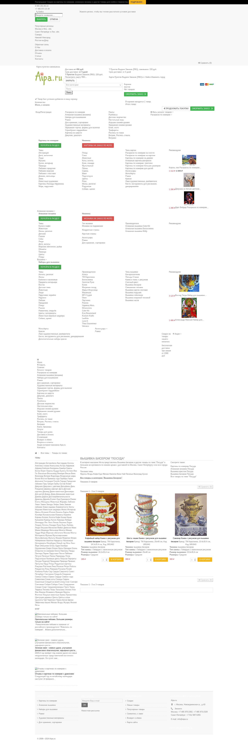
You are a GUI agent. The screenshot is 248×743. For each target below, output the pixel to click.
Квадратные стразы (90, 230)
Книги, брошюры (44, 427)
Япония (73, 602)
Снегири (73, 582)
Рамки (128, 176)
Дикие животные (57, 491)
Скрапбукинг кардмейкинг (48, 391)
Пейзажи (68, 553)
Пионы (85, 168)
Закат (37, 504)
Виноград (39, 476)
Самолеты (63, 571)
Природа (42, 166)
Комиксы (59, 515)
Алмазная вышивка (47, 705)
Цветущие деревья (43, 597)
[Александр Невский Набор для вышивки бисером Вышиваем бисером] (189, 308)
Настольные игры (44, 406)
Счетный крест (131, 282)
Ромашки (54, 569)
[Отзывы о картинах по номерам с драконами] (56, 670)
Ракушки (38, 566)
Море (43, 533)
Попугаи (63, 559)
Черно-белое (61, 600)
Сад (50, 571)
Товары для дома (44, 432)
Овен (84, 298)
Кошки (63, 517)
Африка (38, 468)
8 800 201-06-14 (41, 6)
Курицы (47, 520)
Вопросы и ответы (45, 442)
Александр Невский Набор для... (189, 320)
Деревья (48, 489)
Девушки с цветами (51, 486)
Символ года (67, 577)
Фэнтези (38, 595)
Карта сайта (132, 722)
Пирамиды (60, 556)
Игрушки (38, 509)
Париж (46, 553)
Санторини (49, 574)
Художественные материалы (49, 385)
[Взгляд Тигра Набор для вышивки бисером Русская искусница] (189, 283)
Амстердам (62, 463)
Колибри (38, 515)
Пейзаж (42, 300)
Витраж (47, 476)
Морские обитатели (54, 533)
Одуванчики (40, 548)
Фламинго (50, 592)
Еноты (37, 502)
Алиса (85, 274)
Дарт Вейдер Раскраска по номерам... (192, 207)
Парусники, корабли (47, 295)
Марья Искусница (89, 290)
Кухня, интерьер (46, 163)
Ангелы (70, 463)
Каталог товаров (44, 370)
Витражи (41, 424)
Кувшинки (39, 520)
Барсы (69, 468)
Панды (71, 551)
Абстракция (44, 153)
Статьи (38, 56)
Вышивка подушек (133, 292)
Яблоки (54, 602)
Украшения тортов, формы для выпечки (54, 388)
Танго (66, 587)
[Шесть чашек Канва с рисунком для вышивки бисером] (146, 514)
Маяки (37, 530)
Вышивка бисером (133, 285)
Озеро (48, 548)
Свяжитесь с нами (135, 714)
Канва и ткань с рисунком (136, 280)
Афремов (70, 466)
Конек (84, 285)
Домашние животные (65, 494)
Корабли (67, 515)
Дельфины (65, 486)
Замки (43, 504)
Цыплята (39, 600)
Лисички (62, 522)
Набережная (40, 540)
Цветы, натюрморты (47, 313)
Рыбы (45, 571)
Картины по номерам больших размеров (142, 166)
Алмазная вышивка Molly (136, 231)
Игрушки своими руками (47, 409)
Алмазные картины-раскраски (138, 161)
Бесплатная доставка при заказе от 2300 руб (167, 350)
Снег (68, 582)
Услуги (40, 429)
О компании (42, 437)
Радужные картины (63, 564)
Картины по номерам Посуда (183, 466)
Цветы (85, 179)
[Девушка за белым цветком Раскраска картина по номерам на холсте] (189, 180)
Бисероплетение (132, 274)
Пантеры (38, 553)
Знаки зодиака (49, 507)
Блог (37, 609)
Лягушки (44, 528)
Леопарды (39, 522)
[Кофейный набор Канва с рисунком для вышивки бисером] (102, 514)
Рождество (39, 569)
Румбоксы (113, 115)
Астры (62, 466)
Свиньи (38, 577)
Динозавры (69, 491)
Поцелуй (46, 561)
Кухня (53, 520)
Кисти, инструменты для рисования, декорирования (61, 336)
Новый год (60, 543)
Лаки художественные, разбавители (141, 181)
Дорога (45, 497)
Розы (84, 181)
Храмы (62, 595)
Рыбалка (39, 571)
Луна (59, 525)
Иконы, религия (89, 184)
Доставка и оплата (43, 50)
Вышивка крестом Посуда (182, 471)
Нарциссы (58, 540)
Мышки (59, 538)
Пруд (46, 564)
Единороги (65, 499)
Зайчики (71, 502)
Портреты (72, 559)
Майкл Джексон (64, 528)
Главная (40, 367)
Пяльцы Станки (132, 277)
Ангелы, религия (46, 274)
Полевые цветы (53, 559)
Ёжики (73, 499)
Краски (128, 179)
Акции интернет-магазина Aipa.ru (51, 445)
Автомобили (51, 463)
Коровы (38, 517)
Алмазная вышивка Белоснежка (139, 228)
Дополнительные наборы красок (53, 339)
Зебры (56, 504)
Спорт (44, 587)
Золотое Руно (88, 282)
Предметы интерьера (48, 282)
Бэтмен (70, 471)
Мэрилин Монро (69, 538)
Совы (84, 155)
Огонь (52, 546)
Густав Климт (65, 484)
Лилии (55, 522)
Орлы (60, 548)
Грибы (56, 484)
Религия (59, 566)
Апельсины (54, 466)
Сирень (85, 171)
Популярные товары (136, 709)
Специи (38, 587)
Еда (58, 499)
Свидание (66, 574)
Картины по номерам (48, 701)
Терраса (38, 590)
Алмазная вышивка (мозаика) (78, 115)
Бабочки (46, 468)
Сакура (56, 571)
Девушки (39, 486)
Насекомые (68, 540)
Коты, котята (87, 161)
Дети (61, 489)
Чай (45, 600)
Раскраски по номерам (75, 112)
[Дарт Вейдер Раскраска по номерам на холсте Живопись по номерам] (189, 198)
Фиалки (42, 592)
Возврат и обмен (44, 440)
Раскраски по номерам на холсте (139, 153)
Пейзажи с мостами (47, 173)
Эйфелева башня (42, 602)
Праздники (43, 303)
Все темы (45, 453)
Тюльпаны (60, 590)
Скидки (130, 701)
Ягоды (60, 602)
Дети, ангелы (44, 244)
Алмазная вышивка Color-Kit (137, 226)
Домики (38, 497)
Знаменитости (62, 507)
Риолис (85, 303)
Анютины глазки (42, 466)
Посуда (38, 561)
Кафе (71, 512)
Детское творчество (46, 403)
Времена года (54, 478)
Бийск (41, 12)
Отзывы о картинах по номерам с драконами (54, 674)
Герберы (63, 478)
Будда (56, 471)
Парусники (53, 553)
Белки (37, 471)
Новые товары (133, 705)
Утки (74, 590)
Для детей (39, 494)
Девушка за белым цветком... (188, 189)
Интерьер (71, 509)
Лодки (69, 522)
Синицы (59, 579)
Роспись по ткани (44, 419)
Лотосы (45, 525)
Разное (42, 236)
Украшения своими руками (48, 411)
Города (63, 481)
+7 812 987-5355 (193, 715)
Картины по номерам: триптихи (138, 163)
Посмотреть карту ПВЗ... (76, 77)
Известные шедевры (52, 509)
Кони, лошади (88, 163)
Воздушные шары (68, 476)
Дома (53, 494)
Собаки (47, 584)
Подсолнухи (87, 176)
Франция (59, 592)
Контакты (39, 59)
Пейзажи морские (46, 171)
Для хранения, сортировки (93, 243)
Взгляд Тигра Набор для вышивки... (190, 295)
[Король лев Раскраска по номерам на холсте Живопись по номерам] (189, 159)
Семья (45, 577)
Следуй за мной (52, 582)
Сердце (58, 577)
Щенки (70, 600)
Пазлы (111, 112)
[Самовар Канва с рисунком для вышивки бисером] (191, 514)
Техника (46, 590)
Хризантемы (71, 595)
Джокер (46, 491)
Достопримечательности (59, 497)
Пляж (67, 556)
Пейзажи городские (47, 168)
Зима (41, 179)
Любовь (70, 525)
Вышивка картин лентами (136, 290)
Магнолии (52, 528)
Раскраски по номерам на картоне (140, 155)
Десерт (55, 489)
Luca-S (85, 321)
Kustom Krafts (88, 316)
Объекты (42, 249)
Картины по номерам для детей (139, 168)
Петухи (38, 556)
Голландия (48, 481)
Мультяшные (87, 166)
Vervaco (85, 326)
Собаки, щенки (88, 189)
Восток (42, 285)
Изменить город (158, 77)
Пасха (61, 553)
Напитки (49, 540)
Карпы (66, 512)
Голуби (57, 481)
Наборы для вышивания (47, 378)
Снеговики (39, 584)
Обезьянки (44, 546)
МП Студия (87, 295)
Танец (71, 587)
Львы (63, 525)
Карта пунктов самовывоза (48, 67)
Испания (45, 512)
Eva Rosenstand (89, 313)
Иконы (41, 277)
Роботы (73, 566)
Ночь (68, 543)
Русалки (62, 569)
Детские (42, 234)
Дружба (46, 499)
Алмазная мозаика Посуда (182, 469)
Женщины (45, 502)
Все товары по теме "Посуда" (183, 476)
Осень (74, 548)
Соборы (54, 584)
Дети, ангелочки (46, 155)
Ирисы (38, 512)
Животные (86, 158)
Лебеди (68, 520)
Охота (57, 551)
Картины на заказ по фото (98, 145)
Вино (73, 473)
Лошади (52, 525)
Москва (67, 533)
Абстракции (40, 463)
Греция (50, 484)
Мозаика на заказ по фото (98, 218)
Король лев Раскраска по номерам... (185, 168)
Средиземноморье (56, 587)
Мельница (54, 530)
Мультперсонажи (60, 535)
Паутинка (86, 300)
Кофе (58, 517)
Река (54, 566)
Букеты (63, 471)
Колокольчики (49, 515)
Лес (46, 522)
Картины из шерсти (45, 393)
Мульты (51, 538)
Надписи (42, 298)
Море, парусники (46, 186)
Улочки (68, 590)
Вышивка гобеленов (134, 295)
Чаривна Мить (88, 305)
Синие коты (50, 579)
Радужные (86, 186)
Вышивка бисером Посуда (182, 474)
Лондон (38, 525)
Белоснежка (87, 280)
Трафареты (42, 416)
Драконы (38, 499)
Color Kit (85, 311)
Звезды (49, 504)
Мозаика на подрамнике (92, 226)
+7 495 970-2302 (185, 712)
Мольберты (130, 173)
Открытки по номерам (44, 551)
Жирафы (63, 502)
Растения (47, 566)
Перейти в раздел (49, 145)
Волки (37, 478)
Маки (84, 173)
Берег (43, 471)
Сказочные (39, 582)
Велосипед (52, 473)
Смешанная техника (134, 287)
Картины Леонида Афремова (51, 184)
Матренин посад (89, 287)
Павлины (64, 551)
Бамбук (62, 468)
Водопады (55, 476)
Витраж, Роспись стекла (47, 422)
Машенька (86, 292)
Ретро (66, 566)
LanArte (85, 318)
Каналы (59, 512)
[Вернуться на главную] (36, 453)
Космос (45, 517)
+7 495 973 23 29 (42, 9)
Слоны (62, 582)
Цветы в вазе (64, 597)
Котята (52, 517)
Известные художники (48, 181)
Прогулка (39, 564)
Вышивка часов (132, 300)
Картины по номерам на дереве (139, 158)
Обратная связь (42, 44)
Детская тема (44, 287)
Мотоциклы (40, 535)
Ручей (68, 569)
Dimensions (87, 308)
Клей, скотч (42, 414)
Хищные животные (51, 595)
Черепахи (51, 600)
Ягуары (66, 602)
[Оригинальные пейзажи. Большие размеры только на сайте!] (56, 615)
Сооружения (69, 584)
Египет (53, 499)
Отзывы (38, 53)
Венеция (61, 473)
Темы (37, 458)
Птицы (85, 153)
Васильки (42, 473)
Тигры (52, 590)
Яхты (37, 605)
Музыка (42, 161)
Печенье (45, 556)
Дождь (47, 494)
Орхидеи (67, 548)
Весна (67, 473)
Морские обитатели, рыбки (50, 247)
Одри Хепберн (61, 546)
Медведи (45, 530)
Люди (41, 158)
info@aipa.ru (182, 719)
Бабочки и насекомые (48, 280)
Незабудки (51, 543)
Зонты (71, 507)
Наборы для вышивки (48, 709)
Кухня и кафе (44, 226)
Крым (69, 517)
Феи (36, 592)
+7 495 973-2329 (201, 712)
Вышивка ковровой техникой (137, 298)
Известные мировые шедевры (52, 316)
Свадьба (58, 574)
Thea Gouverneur (89, 323)
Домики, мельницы (47, 176)
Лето (50, 522)
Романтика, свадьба (47, 311)
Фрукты (66, 592)
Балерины (54, 468)
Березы (49, 471)
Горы (45, 484)
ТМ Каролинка (88, 277)
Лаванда (60, 520)
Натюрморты (40, 543)
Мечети (62, 530)
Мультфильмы (41, 538)
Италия (52, 512)
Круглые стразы (89, 234)
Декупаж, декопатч (45, 396)
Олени (55, 548)
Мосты (73, 533)
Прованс (71, 561)
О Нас (37, 47)
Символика (40, 579)
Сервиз (51, 577)
